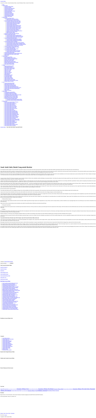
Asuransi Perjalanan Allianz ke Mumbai (8, 288)
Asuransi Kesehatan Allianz (8, 6)
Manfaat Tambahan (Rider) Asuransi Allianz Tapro (12, 20)
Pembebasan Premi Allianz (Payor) (11, 31)
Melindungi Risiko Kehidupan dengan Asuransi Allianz (11, 290)
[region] (48, 146)
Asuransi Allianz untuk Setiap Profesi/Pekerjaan (12, 88)
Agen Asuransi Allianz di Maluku (9, 120)
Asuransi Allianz (3, 1)
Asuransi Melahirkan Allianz (8, 15)
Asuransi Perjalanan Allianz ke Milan (8, 300)
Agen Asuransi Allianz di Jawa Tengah (10, 106)
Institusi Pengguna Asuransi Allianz (10, 61)
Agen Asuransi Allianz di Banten (9, 104)
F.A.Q (3, 82)
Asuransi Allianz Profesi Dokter (7, 346)
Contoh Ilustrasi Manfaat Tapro (9, 83)
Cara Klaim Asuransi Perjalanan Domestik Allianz (14, 100)
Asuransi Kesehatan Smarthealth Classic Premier (14, 40)
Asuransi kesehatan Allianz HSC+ (11, 24)
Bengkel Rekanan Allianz (8, 74)
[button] (48, 162)
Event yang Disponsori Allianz (9, 63)
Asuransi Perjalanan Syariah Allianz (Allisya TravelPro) (15, 42)
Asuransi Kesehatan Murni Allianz (9, 34)
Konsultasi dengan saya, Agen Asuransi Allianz (9, 308)
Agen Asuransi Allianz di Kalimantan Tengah (11, 114)
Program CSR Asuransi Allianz (9, 59)
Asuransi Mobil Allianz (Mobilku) (9, 47)
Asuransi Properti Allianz (8, 12)
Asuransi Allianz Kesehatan (8, 261)
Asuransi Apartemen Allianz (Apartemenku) (13, 50)
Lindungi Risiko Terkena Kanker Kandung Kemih (10, 309)
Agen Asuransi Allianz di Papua (9, 123)
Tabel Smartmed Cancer (4, 272)
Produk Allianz (4, 17)
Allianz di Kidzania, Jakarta (8, 78)
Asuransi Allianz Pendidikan (6, 343)
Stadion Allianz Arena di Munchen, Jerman (11, 80)
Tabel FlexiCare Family (4, 279)
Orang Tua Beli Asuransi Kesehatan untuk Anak (10, 283)
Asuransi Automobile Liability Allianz (12, 48)
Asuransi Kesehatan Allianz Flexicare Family (13, 26)
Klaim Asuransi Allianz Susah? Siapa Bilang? (9, 298)
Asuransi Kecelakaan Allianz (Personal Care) (11, 46)
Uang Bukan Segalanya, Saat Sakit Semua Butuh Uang (11, 297)
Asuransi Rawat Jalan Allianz (9, 13)
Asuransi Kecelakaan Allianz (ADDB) (12, 29)
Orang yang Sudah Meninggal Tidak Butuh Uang (10, 301)
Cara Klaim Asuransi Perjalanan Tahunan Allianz (14, 99)
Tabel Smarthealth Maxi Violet (5, 275)
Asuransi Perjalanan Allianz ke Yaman (8, 291)
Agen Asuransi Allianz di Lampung (10, 125)
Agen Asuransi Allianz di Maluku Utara (10, 121)
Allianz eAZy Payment (8, 72)
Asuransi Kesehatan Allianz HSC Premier (13, 23)
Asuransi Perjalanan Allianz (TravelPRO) (10, 41)
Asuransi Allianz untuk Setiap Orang (10, 85)
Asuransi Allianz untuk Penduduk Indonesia (11, 86)
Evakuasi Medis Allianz (8, 76)
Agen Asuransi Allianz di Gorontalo (10, 118)
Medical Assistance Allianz (10, 32)
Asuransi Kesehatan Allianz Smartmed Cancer (13, 25)
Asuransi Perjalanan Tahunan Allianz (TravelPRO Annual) (15, 43)
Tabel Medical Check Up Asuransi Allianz (11, 96)
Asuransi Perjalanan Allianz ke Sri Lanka (8, 303)
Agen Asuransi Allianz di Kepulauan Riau (11, 112)
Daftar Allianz (4, 91)
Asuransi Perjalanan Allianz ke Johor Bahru (9, 306)
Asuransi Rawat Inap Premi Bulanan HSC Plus (9, 296)
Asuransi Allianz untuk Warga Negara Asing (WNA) (12, 87)
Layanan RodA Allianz (8, 75)
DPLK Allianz (6, 55)
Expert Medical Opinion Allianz (9, 67)
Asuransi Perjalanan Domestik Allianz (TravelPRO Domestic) (16, 44)
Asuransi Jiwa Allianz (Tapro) (9, 18)
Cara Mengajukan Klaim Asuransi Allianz (11, 95)
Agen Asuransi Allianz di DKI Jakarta (10, 103)
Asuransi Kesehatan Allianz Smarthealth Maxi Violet (14, 36)
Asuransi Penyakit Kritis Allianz (9, 8)
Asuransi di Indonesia (7, 90)
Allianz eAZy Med (7, 71)
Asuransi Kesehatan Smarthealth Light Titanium (14, 39)
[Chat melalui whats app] (48, 259)
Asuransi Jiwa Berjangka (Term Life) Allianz (13, 21)
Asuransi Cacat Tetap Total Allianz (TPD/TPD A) (14, 30)
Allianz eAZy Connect (8, 69)
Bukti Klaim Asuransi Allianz (9, 60)
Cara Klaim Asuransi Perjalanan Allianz (10, 98)
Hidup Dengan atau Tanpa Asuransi (10, 84)
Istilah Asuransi (6, 89)
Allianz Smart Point (7, 73)
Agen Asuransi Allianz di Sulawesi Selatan (11, 117)
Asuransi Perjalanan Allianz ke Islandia (8, 295)
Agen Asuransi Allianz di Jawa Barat (10, 105)
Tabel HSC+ (2, 270)
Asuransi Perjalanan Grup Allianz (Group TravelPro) (14, 45)
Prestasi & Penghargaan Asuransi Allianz (10, 58)
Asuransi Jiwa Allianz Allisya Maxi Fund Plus (11, 33)
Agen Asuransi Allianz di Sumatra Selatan (11, 124)
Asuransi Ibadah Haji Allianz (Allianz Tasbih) (11, 54)
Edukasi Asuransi (42, 390)
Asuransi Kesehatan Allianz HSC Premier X (13, 22)
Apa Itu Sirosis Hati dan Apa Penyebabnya (9, 305)
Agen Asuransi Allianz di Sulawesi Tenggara (11, 116)
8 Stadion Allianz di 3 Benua (9, 81)
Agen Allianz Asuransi (6, 338)
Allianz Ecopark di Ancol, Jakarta (9, 79)
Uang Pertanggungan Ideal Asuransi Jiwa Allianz (10, 287)
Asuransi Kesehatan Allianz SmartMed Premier (13, 35)
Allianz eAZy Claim (7, 70)
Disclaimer (12, 413)
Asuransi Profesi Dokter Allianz (9, 52)
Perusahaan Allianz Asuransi (6, 349)
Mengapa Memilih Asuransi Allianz (10, 57)
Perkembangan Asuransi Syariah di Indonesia (9, 284)
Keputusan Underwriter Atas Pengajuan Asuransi (10, 304)
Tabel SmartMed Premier (4, 274)
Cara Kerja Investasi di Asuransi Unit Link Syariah (10, 292)
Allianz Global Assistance (8, 77)
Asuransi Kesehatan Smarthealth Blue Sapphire (13, 38)
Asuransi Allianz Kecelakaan (7, 340)
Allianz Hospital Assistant (8, 66)
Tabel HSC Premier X (3, 267)
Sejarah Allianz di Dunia (8, 56)
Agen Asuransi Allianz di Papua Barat (10, 122)
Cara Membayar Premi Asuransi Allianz (10, 93)
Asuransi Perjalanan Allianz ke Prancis (8, 285)
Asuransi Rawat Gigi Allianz (9, 14)
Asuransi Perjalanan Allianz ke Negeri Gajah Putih (10, 286)
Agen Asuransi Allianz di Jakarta (9, 102)
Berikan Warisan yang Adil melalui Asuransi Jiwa (10, 289)
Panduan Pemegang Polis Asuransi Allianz (11, 97)
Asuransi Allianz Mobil (6, 342)
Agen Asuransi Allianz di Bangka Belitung (11, 111)
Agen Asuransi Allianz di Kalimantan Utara (11, 113)
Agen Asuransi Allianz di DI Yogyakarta (10, 108)
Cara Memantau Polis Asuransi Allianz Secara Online (12, 94)
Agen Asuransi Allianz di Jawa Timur (10, 107)
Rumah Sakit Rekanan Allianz (9, 65)
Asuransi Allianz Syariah (33, 390)
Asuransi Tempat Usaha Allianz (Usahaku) (13, 51)
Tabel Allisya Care (3, 277)
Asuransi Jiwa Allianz (7, 7)
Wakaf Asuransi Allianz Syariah (9, 68)
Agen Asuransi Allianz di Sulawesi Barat (10, 115)
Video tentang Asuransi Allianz (9, 64)
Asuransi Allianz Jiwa (23, 389)
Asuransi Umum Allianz (8, 16)
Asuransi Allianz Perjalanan (6, 345)
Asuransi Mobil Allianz (8, 11)
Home (3, 4)
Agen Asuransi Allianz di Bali (9, 109)
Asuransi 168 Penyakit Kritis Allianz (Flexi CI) (13, 27)
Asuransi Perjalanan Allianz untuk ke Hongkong (10, 307)
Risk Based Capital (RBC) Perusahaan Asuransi (10, 294)
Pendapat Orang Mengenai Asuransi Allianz (11, 62)
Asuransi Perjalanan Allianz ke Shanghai (8, 299)
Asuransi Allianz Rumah (6, 347)
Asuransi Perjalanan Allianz (8, 9)
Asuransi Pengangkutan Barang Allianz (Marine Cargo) (13, 53)
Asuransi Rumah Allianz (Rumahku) (10, 49)
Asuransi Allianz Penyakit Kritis (7, 344)
